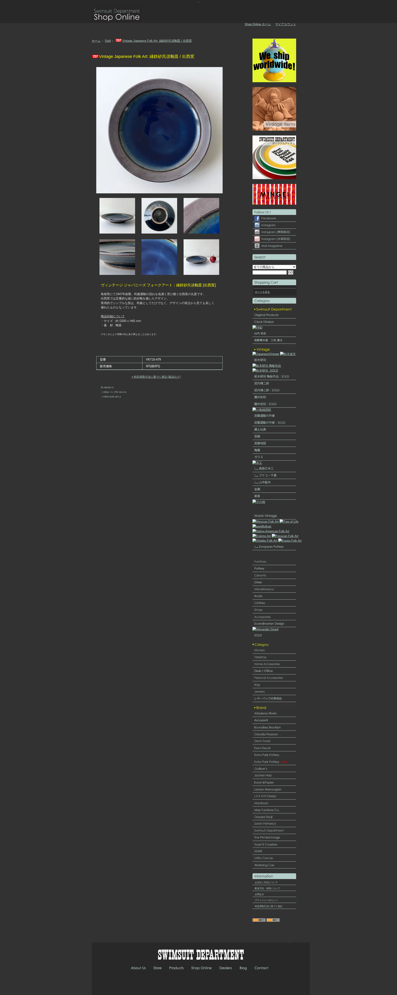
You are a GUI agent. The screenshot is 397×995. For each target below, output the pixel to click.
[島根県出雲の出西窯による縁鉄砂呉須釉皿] (159, 192)
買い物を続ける (107, 387)
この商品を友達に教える (111, 396)
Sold (108, 40)
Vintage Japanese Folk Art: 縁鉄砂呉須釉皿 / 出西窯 (157, 40)
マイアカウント (285, 24)
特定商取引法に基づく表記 (268, 906)
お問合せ (259, 894)
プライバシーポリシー (266, 900)
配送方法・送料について (267, 888)
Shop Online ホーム (258, 24)
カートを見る (262, 291)
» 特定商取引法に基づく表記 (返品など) (156, 376)
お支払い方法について (266, 882)
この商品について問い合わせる (114, 392)
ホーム (96, 40)
